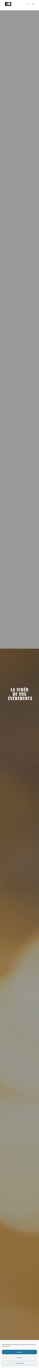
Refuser (19, 1358)
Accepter (19, 1352)
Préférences (19, 1363)
